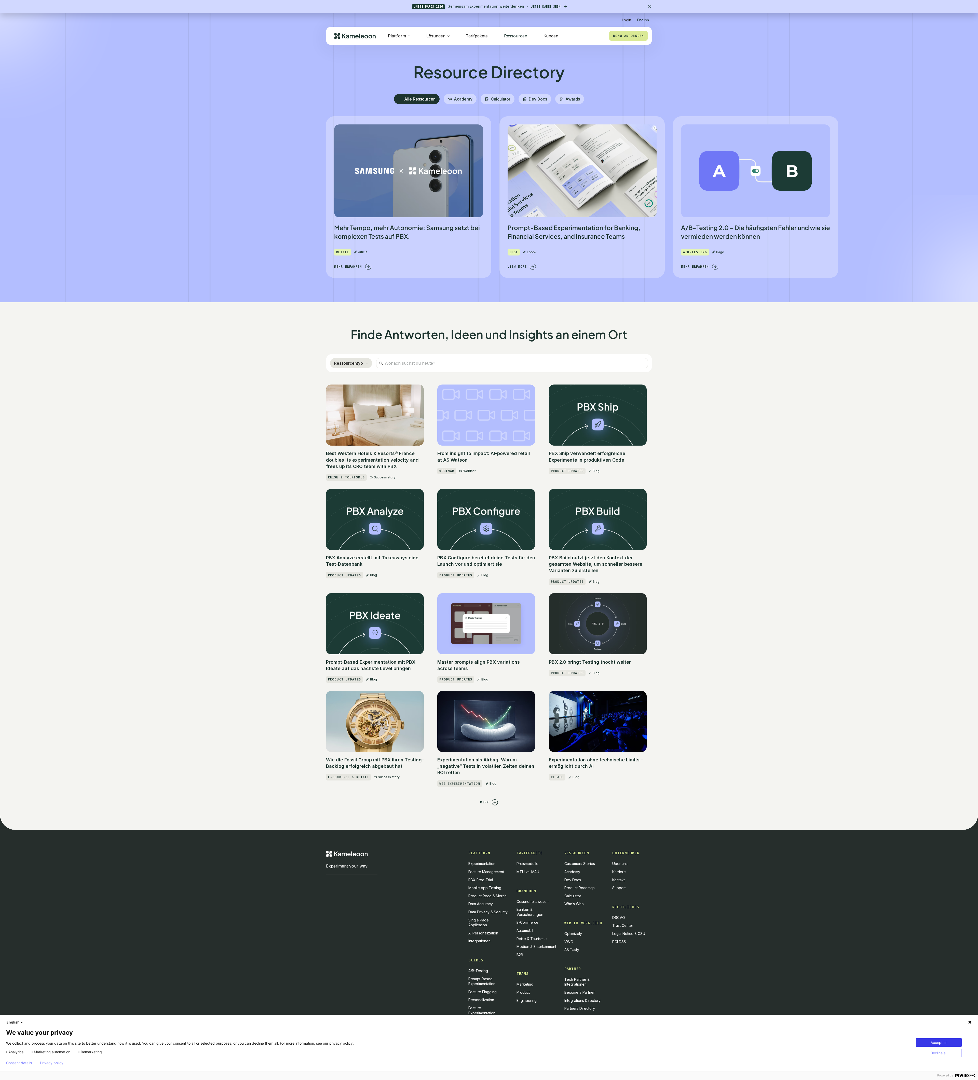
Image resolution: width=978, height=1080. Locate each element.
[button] (643, 18)
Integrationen (479, 941)
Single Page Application (478, 922)
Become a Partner (579, 992)
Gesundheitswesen (533, 901)
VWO (568, 942)
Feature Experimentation (481, 1010)
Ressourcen (515, 35)
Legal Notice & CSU (628, 933)
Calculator (572, 896)
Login (626, 20)
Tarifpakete (477, 35)
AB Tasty (571, 949)
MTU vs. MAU (528, 872)
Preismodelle (527, 863)
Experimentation (481, 863)
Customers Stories (579, 863)
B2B (520, 955)
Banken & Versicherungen (530, 912)
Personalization (481, 1000)
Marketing (525, 984)
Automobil (525, 930)
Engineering (527, 1000)
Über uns (620, 863)
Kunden (551, 35)
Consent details (19, 1063)
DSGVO (618, 917)
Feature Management (486, 872)
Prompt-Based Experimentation (481, 981)
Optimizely (573, 933)
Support (619, 888)
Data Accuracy (480, 904)
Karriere (619, 872)
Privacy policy (51, 1063)
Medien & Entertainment (536, 946)
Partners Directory (579, 1008)
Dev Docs (572, 880)
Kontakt (618, 880)
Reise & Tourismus (532, 938)
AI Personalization (483, 933)
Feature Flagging (482, 992)
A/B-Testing (478, 971)
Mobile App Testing (484, 888)
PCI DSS (619, 942)
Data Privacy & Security (488, 912)
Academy (572, 872)
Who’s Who (574, 904)
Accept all (939, 1042)
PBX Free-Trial (480, 880)
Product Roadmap (579, 888)
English (13, 1022)
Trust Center (622, 925)
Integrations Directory (582, 1000)
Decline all (938, 1053)
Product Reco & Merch (487, 896)
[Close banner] (649, 6)
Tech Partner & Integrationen (577, 982)
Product (523, 992)
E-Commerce (527, 922)
